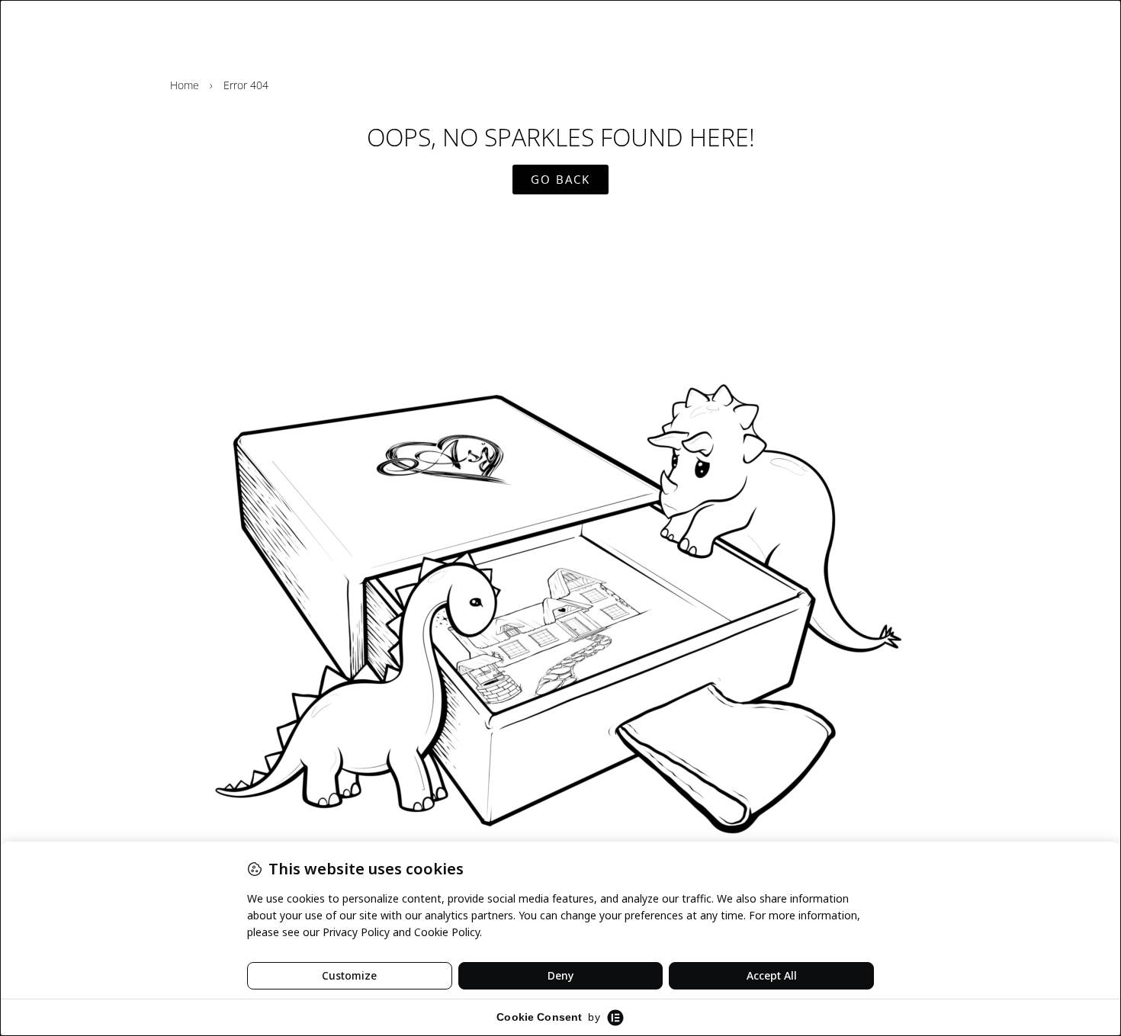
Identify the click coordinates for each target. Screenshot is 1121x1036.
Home (184, 85)
